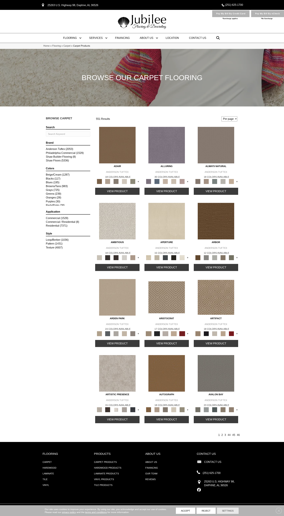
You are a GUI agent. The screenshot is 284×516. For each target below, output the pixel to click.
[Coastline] (214, 257)
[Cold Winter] (124, 409)
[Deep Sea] (133, 409)
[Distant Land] (231, 409)
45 (233, 435)
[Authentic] (117, 297)
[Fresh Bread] (133, 257)
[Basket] (206, 181)
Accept (185, 510)
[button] (80, 38)
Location (172, 38)
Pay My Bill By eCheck (267, 14)
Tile (45, 479)
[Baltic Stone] (117, 373)
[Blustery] (223, 181)
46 (238, 435)
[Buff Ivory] (166, 221)
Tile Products (103, 485)
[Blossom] (182, 181)
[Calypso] (206, 409)
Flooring (70, 38)
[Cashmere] (174, 333)
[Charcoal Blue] (214, 409)
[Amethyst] (166, 145)
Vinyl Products (104, 479)
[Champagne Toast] (107, 181)
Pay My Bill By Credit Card (230, 14)
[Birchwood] (166, 297)
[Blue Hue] (107, 333)
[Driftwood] (223, 257)
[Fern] (231, 257)
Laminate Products (106, 473)
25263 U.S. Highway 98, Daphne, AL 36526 (72, 5)
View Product (117, 191)
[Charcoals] (107, 257)
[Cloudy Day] (116, 333)
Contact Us (197, 38)
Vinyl (46, 485)
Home (46, 46)
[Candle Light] (116, 409)
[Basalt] (165, 181)
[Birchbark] (174, 181)
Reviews (150, 479)
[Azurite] (157, 181)
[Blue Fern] (214, 181)
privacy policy (69, 512)
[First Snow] (182, 257)
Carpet (67, 46)
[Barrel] (216, 145)
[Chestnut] (216, 221)
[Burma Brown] (107, 409)
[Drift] (124, 333)
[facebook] (199, 490)
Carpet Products (105, 462)
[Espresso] (174, 257)
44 (229, 435)
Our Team (151, 473)
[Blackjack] (157, 333)
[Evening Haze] (133, 333)
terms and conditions (96, 512)
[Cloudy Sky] (206, 257)
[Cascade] (165, 333)
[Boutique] (231, 181)
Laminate (48, 473)
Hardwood (49, 467)
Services (96, 38)
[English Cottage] (133, 181)
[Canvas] (117, 221)
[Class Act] (116, 181)
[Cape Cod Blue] (165, 257)
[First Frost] (124, 257)
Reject (206, 510)
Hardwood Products (107, 467)
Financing (122, 38)
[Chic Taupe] (223, 409)
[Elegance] (124, 181)
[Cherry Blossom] (182, 333)
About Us (146, 38)
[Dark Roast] (116, 257)
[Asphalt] (216, 373)
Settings (228, 510)
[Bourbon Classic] (117, 145)
